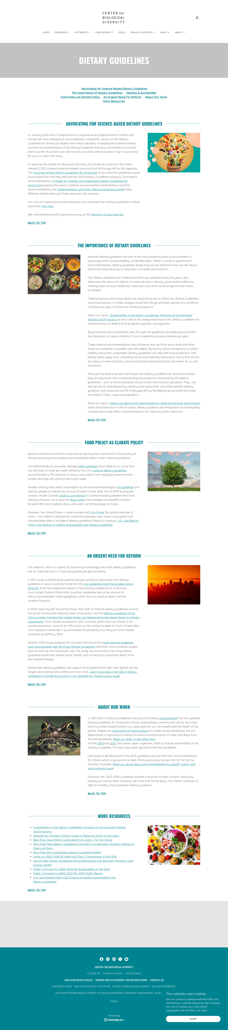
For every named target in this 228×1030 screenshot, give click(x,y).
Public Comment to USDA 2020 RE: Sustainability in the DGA (71, 869)
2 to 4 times (97, 512)
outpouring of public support (130, 731)
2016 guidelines (88, 466)
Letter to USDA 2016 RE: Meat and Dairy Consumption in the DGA (75, 856)
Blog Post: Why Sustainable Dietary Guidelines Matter (67, 852)
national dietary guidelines (110, 470)
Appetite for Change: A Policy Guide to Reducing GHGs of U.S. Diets (76, 835)
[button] (197, 18)
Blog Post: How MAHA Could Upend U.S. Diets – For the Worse (72, 840)
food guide (77, 500)
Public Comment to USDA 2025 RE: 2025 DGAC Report (68, 873)
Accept (193, 1019)
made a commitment (72, 495)
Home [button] (114, 1001)
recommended (168, 718)
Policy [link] (122, 32)
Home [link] (46, 32)
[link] (114, 17)
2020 (101, 743)
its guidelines (125, 487)
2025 (113, 743)
